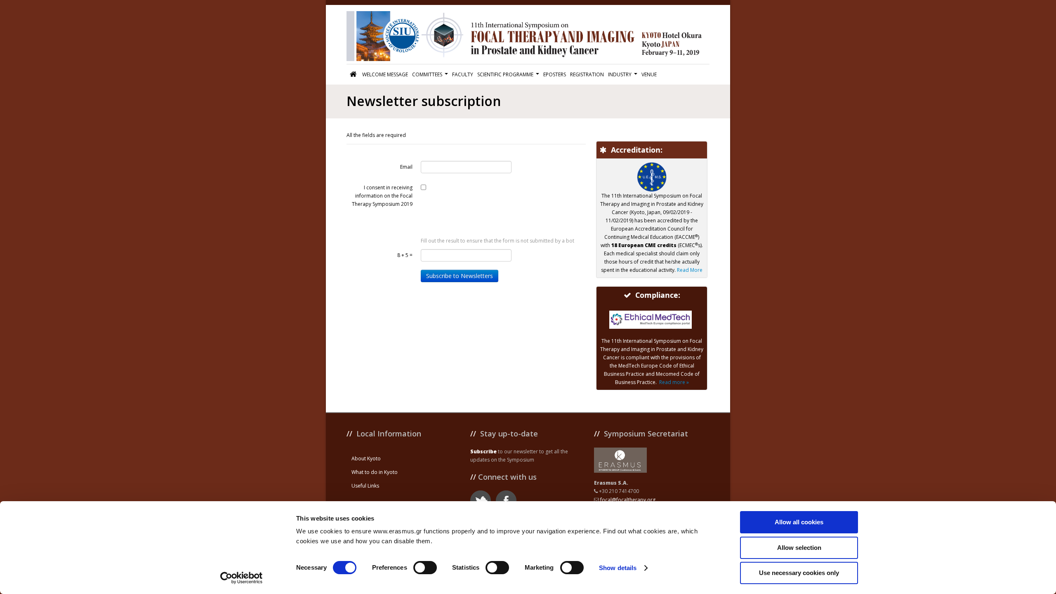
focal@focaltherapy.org (627, 499)
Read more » (674, 382)
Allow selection (799, 547)
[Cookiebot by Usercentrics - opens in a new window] (241, 578)
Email (406, 166)
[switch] (425, 567)
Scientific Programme (505, 74)
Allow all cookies (799, 522)
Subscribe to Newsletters (459, 276)
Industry (620, 74)
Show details (617, 567)
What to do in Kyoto (374, 472)
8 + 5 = (404, 255)
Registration (587, 74)
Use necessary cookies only (799, 572)
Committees (427, 74)
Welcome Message (385, 74)
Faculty (462, 74)
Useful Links (365, 485)
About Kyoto (366, 458)
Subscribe (483, 451)
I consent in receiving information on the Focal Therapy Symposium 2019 (382, 195)
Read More (689, 269)
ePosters (554, 74)
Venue (649, 74)
